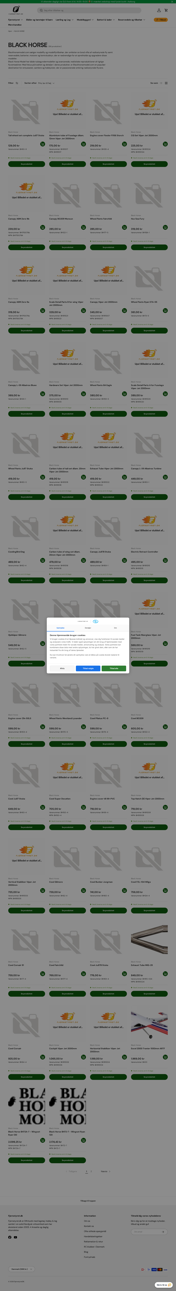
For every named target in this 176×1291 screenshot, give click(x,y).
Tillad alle (114, 668)
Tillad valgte (88, 668)
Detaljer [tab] (88, 628)
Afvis (62, 668)
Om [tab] (115, 628)
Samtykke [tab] (60, 628)
